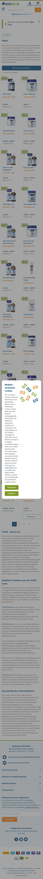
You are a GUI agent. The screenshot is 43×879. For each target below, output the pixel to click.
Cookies (10, 470)
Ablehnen (11, 493)
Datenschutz (9, 468)
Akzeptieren (11, 487)
